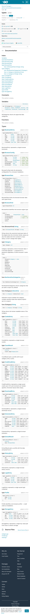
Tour (18, 556)
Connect (4, 581)
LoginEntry (18, 180)
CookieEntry (18, 181)
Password (7, 107)
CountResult (9, 345)
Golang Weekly (5, 596)
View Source (25, 103)
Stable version (6, 31)
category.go (5, 534)
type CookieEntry (6, 75)
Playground (20, 553)
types (3, 9)
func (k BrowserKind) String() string (14, 67)
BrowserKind (16, 160)
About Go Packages (6, 571)
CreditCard (8, 109)
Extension (14, 109)
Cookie (12, 107)
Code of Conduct (21, 578)
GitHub (3, 586)
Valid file (7, 26)
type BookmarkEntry (7, 60)
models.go (4, 535)
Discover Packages (6, 6)
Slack (3, 589)
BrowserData (9, 175)
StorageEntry (18, 190)
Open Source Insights (8, 43)
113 (13, 19)
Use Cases (4, 553)
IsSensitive (15, 291)
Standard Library (6, 566)
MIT (21, 17)
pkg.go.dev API (5, 573)
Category (17, 106)
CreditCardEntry (19, 187)
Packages (5, 564)
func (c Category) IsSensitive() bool (14, 72)
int (13, 205)
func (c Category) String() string (13, 74)
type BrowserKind (7, 65)
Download (19, 566)
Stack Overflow (21, 558)
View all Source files (22, 530)
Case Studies (5, 556)
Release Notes (20, 573)
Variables (4, 58)
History (23, 107)
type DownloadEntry (7, 81)
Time (15, 142)
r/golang (4, 591)
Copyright (15, 601)
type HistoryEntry (7, 86)
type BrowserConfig (7, 61)
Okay (26, 611)
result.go (4, 537)
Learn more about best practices (9, 33)
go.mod (7, 26)
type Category (6, 68)
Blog (18, 569)
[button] (2, 26)
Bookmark (17, 107)
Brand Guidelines (21, 576)
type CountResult (6, 77)
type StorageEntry (7, 91)
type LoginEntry (6, 88)
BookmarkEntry (10, 130)
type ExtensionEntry (7, 82)
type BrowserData (7, 63)
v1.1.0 (5, 15)
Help (18, 560)
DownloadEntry (18, 184)
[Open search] (23, 2)
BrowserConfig (9, 152)
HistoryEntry (18, 183)
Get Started (20, 551)
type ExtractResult (7, 84)
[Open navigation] (26, 2)
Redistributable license (8, 28)
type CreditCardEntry (8, 79)
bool (14, 163)
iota (23, 214)
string (12, 136)
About (19, 564)
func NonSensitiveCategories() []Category (15, 70)
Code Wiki (19, 43)
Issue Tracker (20, 571)
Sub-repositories (6, 569)
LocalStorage (21, 109)
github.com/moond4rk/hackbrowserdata (11, 8)
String (16, 226)
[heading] (6, 2)
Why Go (4, 551)
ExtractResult (9, 436)
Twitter (3, 584)
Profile (7, 350)
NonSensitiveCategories (12, 277)
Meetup (3, 593)
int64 (12, 134)
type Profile (5, 89)
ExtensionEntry (19, 189)
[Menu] (15, 47)
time (12, 142)
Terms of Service (15, 603)
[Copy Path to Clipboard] (5, 9)
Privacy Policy (15, 606)
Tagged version (23, 28)
